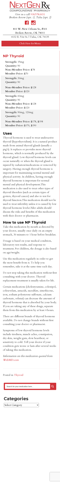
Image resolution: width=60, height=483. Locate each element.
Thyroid (18, 375)
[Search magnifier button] (52, 386)
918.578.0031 (38, 14)
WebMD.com (11, 360)
